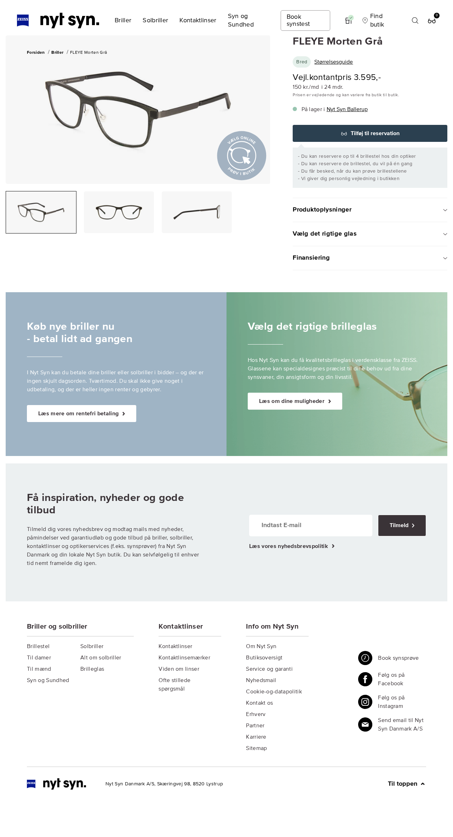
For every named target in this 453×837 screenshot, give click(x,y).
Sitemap (256, 748)
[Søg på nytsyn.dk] (415, 20)
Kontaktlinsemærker (184, 657)
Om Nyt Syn (261, 646)
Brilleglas (92, 669)
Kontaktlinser (175, 646)
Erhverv (255, 714)
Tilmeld (400, 525)
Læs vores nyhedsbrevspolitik (289, 546)
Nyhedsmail (261, 680)
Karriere (256, 737)
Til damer (39, 657)
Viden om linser (179, 669)
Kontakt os (259, 703)
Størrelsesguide (333, 62)
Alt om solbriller (100, 657)
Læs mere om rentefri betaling (79, 413)
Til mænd (39, 669)
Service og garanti (269, 669)
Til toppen (403, 784)
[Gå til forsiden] (56, 784)
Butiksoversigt (264, 657)
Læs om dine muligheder (292, 401)
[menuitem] (123, 20)
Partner (255, 725)
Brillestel (38, 646)
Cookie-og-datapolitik (274, 691)
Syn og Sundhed (48, 680)
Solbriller (91, 646)
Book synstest (298, 20)
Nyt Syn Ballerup (347, 109)
